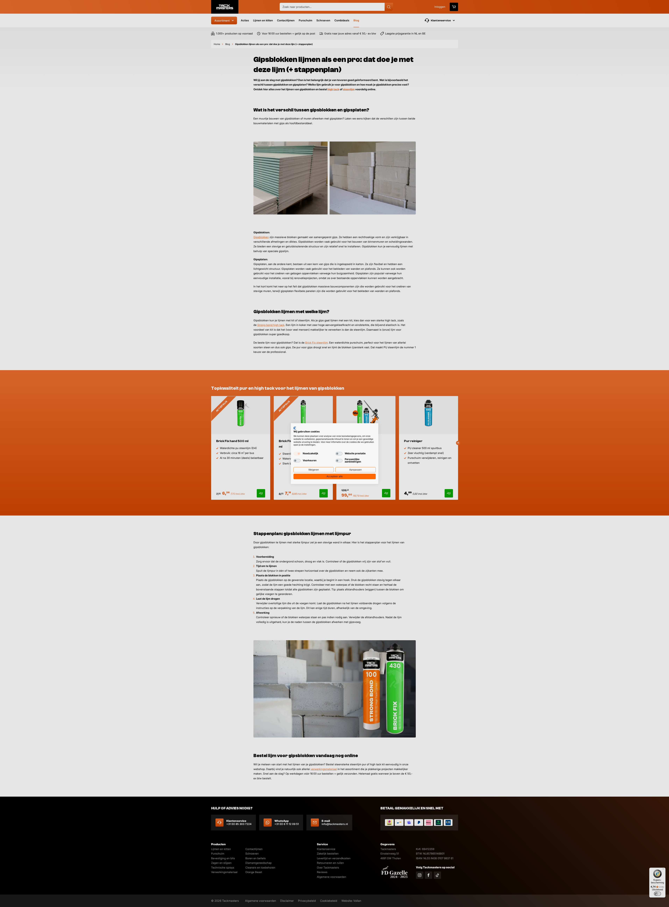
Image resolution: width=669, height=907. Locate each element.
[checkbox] (296, 453)
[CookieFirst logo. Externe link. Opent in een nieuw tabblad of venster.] (294, 428)
